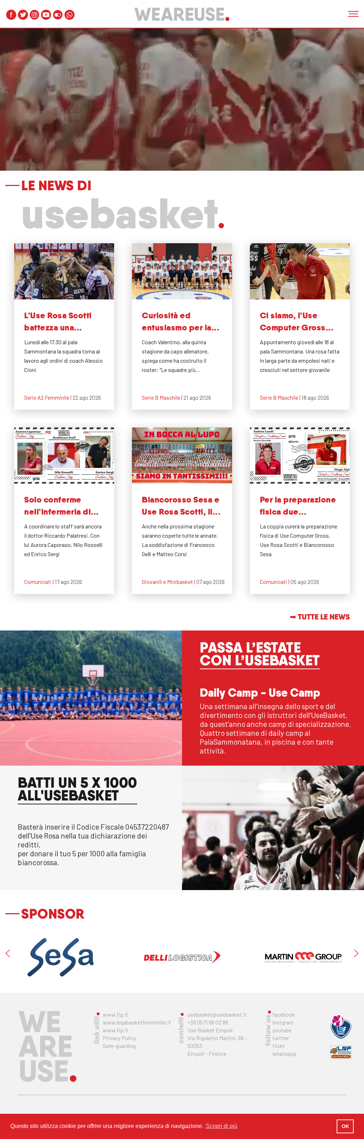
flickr (278, 1045)
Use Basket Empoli (210, 1030)
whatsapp (284, 1053)
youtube (281, 1030)
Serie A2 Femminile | (48, 397)
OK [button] (345, 1126)
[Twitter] (23, 15)
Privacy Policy (119, 1037)
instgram (283, 1022)
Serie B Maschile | (162, 397)
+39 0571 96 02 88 (207, 1022)
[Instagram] (35, 15)
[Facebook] (11, 15)
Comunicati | (39, 581)
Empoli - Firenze (206, 1053)
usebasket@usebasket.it (217, 1014)
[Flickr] (58, 15)
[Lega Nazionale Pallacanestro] (341, 1052)
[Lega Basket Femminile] (341, 1026)
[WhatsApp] (69, 15)
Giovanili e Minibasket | (169, 581)
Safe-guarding (119, 1045)
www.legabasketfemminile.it (137, 1022)
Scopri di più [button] (221, 1126)
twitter (280, 1037)
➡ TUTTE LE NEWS (320, 617)
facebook (283, 1014)
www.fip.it (115, 1014)
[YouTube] (46, 15)
